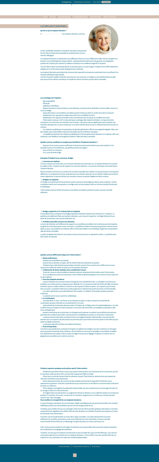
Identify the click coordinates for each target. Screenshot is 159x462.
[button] (96, 2)
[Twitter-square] (79, 455)
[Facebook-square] (84, 455)
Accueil (45, 17)
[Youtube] (89, 455)
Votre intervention (95, 17)
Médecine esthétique (109, 17)
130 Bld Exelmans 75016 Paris (82, 2)
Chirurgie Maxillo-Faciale (80, 17)
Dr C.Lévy (52, 17)
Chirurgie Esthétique (64, 17)
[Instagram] (75, 455)
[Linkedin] (70, 455)
